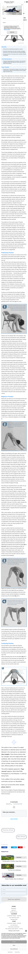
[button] (26, 931)
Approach (13, 910)
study (14, 921)
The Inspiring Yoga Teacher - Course (14, 928)
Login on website (14, 818)
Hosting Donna (13, 912)
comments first (17, 804)
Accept (14, 941)
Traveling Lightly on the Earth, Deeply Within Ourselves (14, 861)
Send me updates (14, 899)
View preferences (14, 949)
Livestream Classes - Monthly (14, 915)
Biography (13, 908)
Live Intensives (14, 925)
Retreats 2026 (14, 919)
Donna (14, 906)
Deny (14, 945)
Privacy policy (7, 29)
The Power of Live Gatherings (14, 870)
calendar (14, 913)
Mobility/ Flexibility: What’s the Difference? (14, 879)
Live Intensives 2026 (14, 917)
